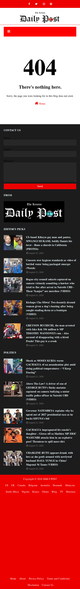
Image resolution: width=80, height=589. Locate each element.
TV (61, 491)
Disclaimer (33, 585)
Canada (21, 485)
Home (41, 103)
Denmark (57, 485)
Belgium (32, 485)
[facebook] (29, 4)
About (22, 578)
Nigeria (25, 491)
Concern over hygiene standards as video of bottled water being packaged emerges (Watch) (51, 264)
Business (71, 491)
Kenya (35, 491)
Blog (54, 491)
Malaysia (70, 485)
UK (13, 485)
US (6, 485)
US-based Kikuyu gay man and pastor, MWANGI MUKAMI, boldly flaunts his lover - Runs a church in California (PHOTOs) (49, 243)
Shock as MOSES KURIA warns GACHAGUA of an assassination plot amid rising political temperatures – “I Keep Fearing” (51, 366)
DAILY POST (50, 479)
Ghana (45, 491)
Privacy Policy (36, 578)
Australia (45, 485)
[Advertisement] (40, 535)
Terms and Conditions (58, 578)
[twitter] (36, 4)
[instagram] (43, 4)
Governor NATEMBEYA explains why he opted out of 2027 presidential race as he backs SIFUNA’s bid (49, 414)
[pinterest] (51, 4)
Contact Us (47, 585)
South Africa (12, 491)
